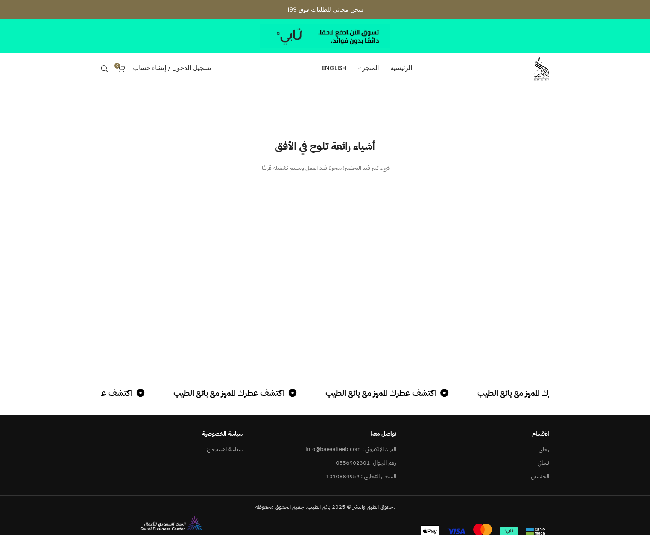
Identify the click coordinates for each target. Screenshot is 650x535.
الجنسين (540, 476)
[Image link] (171, 522)
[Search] (104, 68)
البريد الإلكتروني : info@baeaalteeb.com (350, 449)
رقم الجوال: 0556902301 (366, 463)
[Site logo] (541, 68)
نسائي (543, 463)
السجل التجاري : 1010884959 (361, 476)
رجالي (544, 449)
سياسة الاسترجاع (225, 449)
